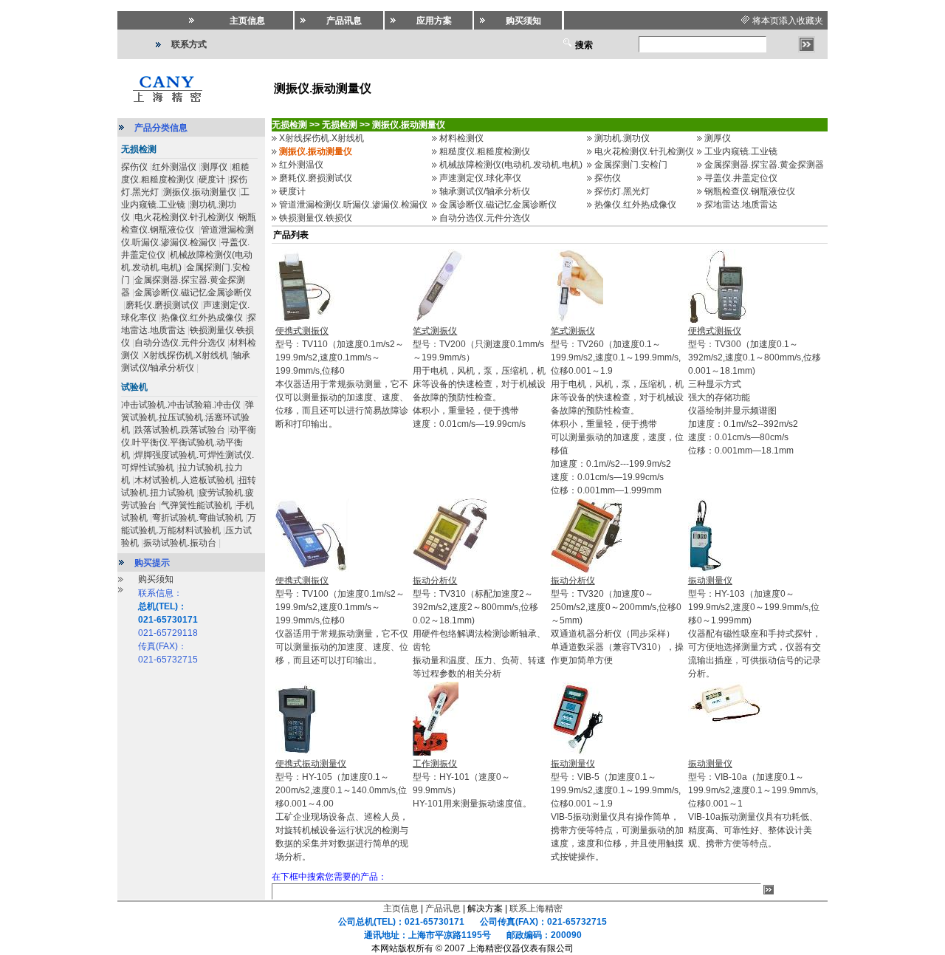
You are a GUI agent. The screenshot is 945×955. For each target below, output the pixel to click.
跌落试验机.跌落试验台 (179, 430)
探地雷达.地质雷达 (740, 204)
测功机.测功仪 (622, 138)
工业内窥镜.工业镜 (740, 151)
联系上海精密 (536, 908)
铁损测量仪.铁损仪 (315, 218)
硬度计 (212, 179)
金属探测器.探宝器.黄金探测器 (764, 165)
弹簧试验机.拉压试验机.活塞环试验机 (187, 417)
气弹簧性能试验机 (196, 505)
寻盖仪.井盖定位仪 (740, 178)
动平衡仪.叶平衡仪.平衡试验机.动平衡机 (188, 442)
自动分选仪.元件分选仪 (179, 343)
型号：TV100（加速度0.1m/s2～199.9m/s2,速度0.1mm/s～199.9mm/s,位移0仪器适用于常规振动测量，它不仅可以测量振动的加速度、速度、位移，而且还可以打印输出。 (341, 620)
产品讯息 (443, 908)
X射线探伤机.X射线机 (185, 355)
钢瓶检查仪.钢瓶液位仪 (749, 191)
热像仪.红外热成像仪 (202, 317)
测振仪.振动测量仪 (199, 192)
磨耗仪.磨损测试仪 (162, 305)
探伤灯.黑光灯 (622, 191)
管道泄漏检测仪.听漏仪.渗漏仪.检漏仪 (353, 204)
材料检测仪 (461, 138)
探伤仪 (134, 167)
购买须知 (155, 579)
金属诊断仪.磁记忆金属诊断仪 (193, 292)
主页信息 (401, 908)
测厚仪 (214, 167)
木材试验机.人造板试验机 (184, 480)
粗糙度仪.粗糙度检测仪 (484, 151)
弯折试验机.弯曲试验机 (197, 518)
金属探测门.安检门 (630, 165)
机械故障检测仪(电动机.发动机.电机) (511, 165)
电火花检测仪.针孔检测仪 (184, 217)
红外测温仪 (174, 167)
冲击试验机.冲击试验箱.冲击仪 (181, 405)
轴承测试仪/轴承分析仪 (484, 191)
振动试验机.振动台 (179, 543)
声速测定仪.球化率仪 (480, 178)
